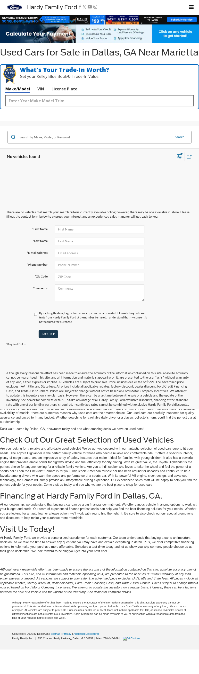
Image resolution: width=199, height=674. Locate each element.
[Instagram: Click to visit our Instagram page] (95, 7)
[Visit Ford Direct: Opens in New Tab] (132, 638)
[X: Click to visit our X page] (84, 7)
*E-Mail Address (37, 252)
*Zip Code (41, 276)
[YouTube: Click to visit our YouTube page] (89, 7)
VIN (40, 89)
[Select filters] (179, 157)
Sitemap (55, 633)
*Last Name (40, 241)
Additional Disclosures (87, 633)
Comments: (40, 288)
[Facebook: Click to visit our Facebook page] (80, 7)
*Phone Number (37, 264)
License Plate (64, 89)
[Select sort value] (188, 156)
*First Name (40, 229)
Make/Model (17, 89)
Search (179, 137)
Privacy (66, 633)
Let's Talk (48, 334)
